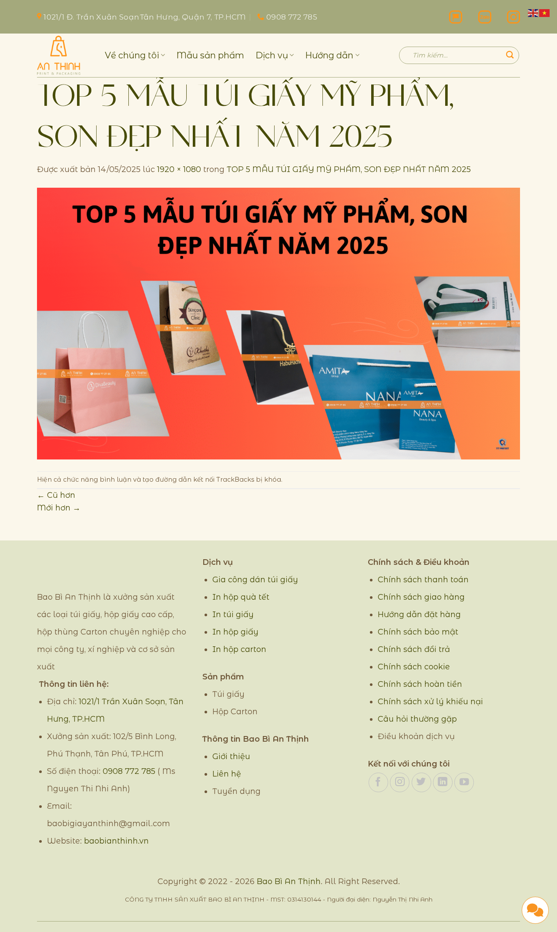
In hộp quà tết (240, 597)
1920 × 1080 (179, 169)
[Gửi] (510, 55)
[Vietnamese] (544, 12)
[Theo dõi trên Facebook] (378, 782)
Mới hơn (59, 507)
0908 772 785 (129, 771)
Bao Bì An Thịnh (289, 881)
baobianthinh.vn (116, 841)
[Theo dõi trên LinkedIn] (443, 782)
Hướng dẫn (329, 55)
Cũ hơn (56, 495)
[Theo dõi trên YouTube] (464, 782)
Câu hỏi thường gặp (417, 719)
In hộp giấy (235, 632)
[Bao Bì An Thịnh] (64, 55)
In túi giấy (233, 614)
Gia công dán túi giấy (255, 579)
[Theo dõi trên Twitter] (421, 782)
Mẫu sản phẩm (210, 55)
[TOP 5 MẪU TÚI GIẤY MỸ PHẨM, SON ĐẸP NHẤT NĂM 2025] (278, 322)
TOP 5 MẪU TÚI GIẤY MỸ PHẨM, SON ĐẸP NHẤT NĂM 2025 (349, 169)
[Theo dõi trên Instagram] (399, 782)
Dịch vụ (271, 55)
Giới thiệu (231, 756)
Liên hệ (226, 774)
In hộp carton (239, 649)
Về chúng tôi (132, 55)
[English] (533, 12)
